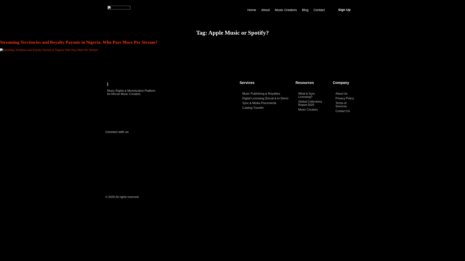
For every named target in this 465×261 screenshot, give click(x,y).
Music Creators (286, 10)
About (265, 10)
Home (251, 10)
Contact (319, 10)
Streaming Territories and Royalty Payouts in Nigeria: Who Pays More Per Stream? (78, 42)
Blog (305, 10)
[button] (344, 9)
